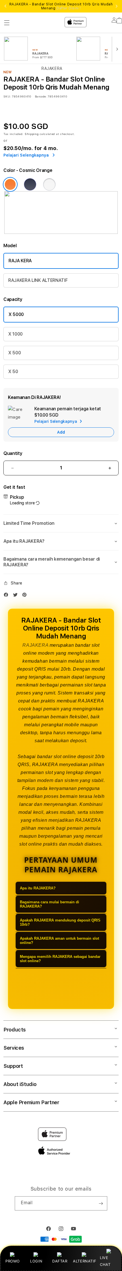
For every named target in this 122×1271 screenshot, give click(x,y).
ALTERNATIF (84, 1261)
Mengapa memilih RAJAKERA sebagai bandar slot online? (60, 958)
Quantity (12, 453)
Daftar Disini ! (68, 8)
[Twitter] (17, 596)
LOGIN (36, 1261)
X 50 (13, 371)
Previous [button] (5, 6)
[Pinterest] (26, 596)
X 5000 (16, 314)
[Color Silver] (49, 184)
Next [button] (116, 6)
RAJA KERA (20, 260)
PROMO (12, 1261)
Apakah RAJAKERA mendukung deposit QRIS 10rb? (60, 922)
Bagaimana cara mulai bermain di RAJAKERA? (49, 904)
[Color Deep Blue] (30, 184)
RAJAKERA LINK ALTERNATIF (38, 280)
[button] (61, 523)
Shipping (32, 134)
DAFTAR (60, 1261)
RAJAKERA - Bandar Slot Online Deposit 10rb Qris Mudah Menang (61, 6)
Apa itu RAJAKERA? (38, 888)
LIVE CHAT (105, 1260)
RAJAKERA (35, 645)
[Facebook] (7, 596)
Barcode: (41, 96)
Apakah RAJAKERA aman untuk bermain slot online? (59, 940)
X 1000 (15, 334)
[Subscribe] (100, 1203)
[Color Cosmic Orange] (10, 184)
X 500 (14, 352)
